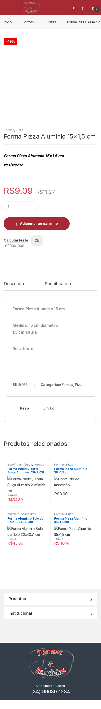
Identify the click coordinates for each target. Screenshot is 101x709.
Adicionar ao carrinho (39, 223)
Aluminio (13, 514)
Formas (28, 22)
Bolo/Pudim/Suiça (19, 464)
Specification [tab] (58, 284)
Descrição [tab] (14, 284)
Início (8, 22)
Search (74, 7)
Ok (37, 240)
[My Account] (84, 8)
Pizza (52, 22)
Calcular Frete (16, 240)
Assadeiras (28, 514)
